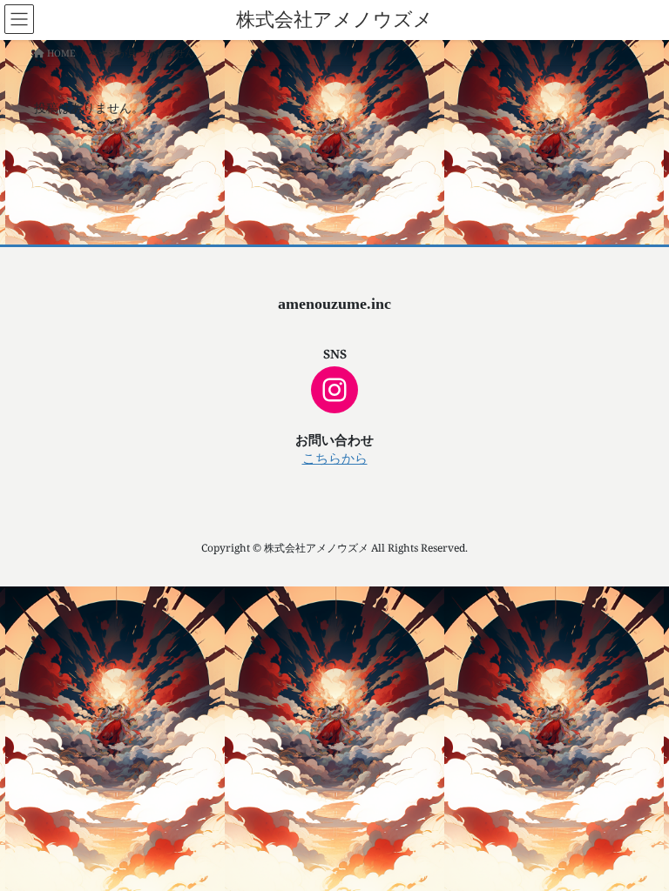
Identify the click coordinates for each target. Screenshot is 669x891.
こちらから (335, 459)
